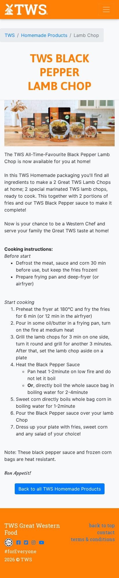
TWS (10, 35)
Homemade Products (44, 35)
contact (106, 532)
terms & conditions (93, 539)
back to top (102, 525)
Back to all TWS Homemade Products (59, 489)
